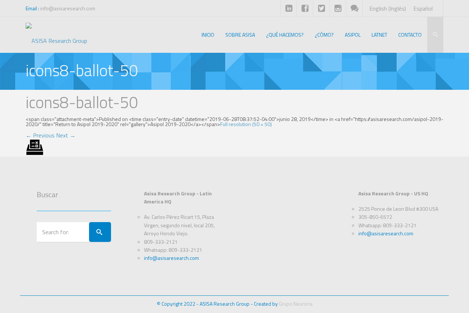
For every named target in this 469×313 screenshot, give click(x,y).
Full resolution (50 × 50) (246, 124)
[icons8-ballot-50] (35, 146)
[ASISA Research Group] (56, 34)
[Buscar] (100, 232)
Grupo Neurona (296, 304)
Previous (40, 135)
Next (65, 135)
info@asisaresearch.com (67, 8)
